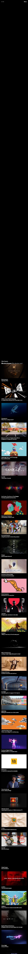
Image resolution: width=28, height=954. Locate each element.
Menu (25, 1)
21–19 (2, 1)
